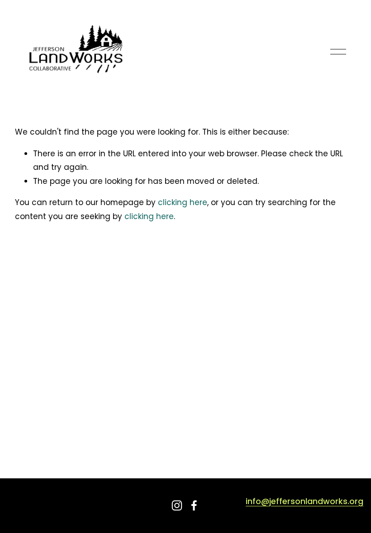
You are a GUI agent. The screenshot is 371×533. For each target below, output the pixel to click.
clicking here (182, 202)
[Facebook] (194, 505)
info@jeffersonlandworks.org (304, 501)
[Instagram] (176, 505)
